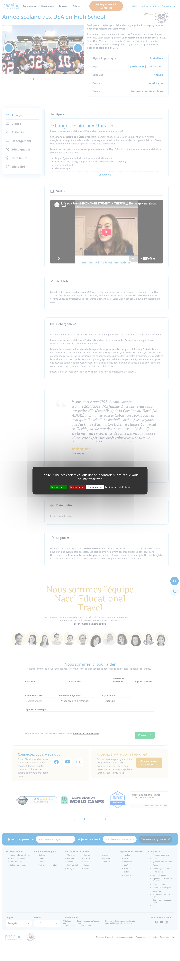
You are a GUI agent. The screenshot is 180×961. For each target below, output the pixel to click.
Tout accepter (58, 486)
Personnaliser (95, 486)
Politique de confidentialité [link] (117, 487)
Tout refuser (76, 486)
